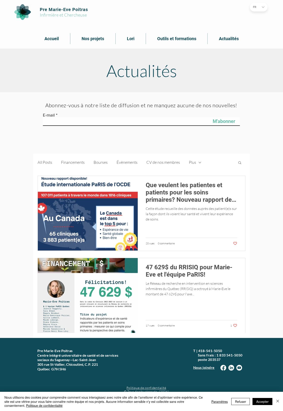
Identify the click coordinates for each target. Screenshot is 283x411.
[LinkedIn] (231, 368)
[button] (240, 163)
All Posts (45, 162)
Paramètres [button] (219, 401)
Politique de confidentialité (146, 388)
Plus (192, 162)
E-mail (49, 115)
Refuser (240, 401)
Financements (73, 162)
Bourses (101, 162)
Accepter (262, 401)
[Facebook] (223, 368)
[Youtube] (239, 368)
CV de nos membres (163, 162)
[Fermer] (277, 401)
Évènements (127, 162)
